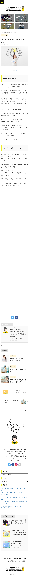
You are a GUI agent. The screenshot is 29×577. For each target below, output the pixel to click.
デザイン (6, 558)
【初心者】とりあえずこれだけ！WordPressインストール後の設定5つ (14, 502)
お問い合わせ (13, 560)
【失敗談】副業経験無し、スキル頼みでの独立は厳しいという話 (14, 489)
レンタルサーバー (16, 558)
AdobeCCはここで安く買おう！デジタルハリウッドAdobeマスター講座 (18, 522)
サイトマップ (8, 561)
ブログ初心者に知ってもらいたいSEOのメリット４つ (14, 498)
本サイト (7, 560)
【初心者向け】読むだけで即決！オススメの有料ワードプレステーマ (14, 507)
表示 (17, 70)
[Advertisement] (14, 250)
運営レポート (15, 561)
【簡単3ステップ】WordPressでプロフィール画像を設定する (14, 493)
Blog (10, 558)
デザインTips (5, 346)
